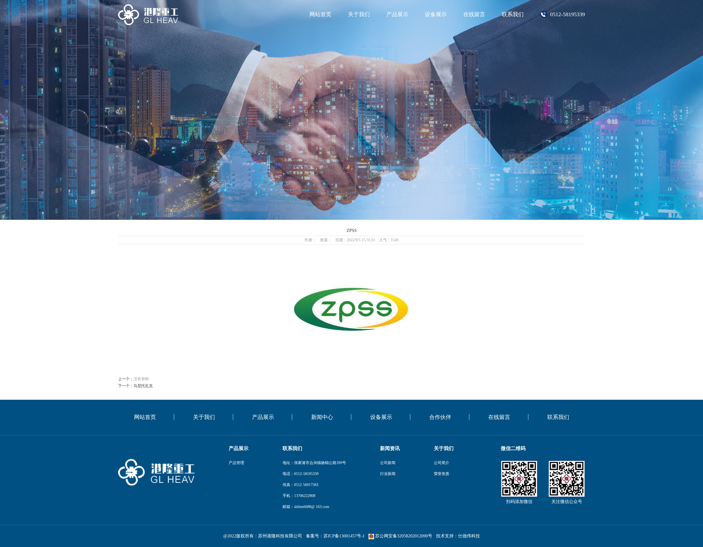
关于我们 (359, 14)
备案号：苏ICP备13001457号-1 (335, 536)
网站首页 (320, 14)
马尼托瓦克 (143, 386)
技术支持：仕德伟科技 (458, 536)
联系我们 (513, 14)
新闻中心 (322, 417)
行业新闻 (387, 474)
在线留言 (474, 14)
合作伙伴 (440, 417)
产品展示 (397, 14)
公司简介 (441, 463)
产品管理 (236, 463)
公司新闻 (387, 463)
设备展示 (436, 14)
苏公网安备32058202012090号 (403, 536)
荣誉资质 (441, 474)
